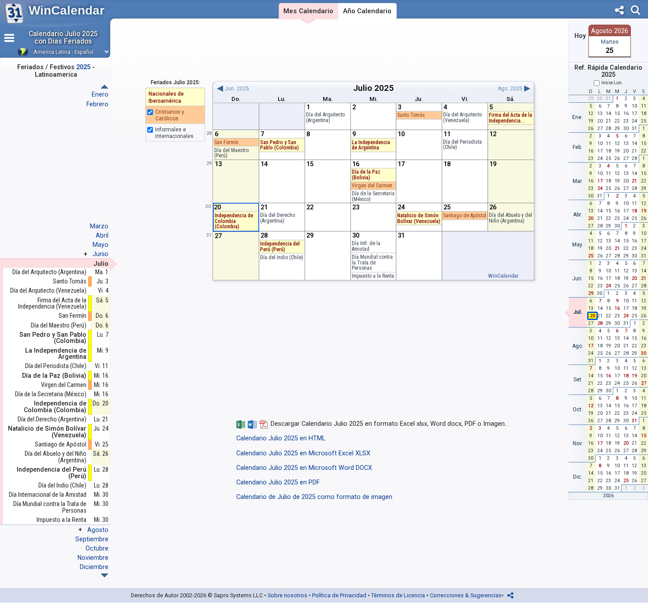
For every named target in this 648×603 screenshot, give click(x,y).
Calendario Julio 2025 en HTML (280, 438)
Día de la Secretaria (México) (373, 196)
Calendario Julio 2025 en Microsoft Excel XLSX (303, 453)
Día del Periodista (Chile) (462, 145)
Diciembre (94, 566)
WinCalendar (66, 10)
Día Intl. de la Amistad (366, 246)
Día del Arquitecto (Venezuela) (462, 117)
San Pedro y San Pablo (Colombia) (279, 145)
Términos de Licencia (398, 595)
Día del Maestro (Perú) (231, 153)
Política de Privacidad (339, 595)
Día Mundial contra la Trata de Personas (372, 262)
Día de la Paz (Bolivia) (366, 175)
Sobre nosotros (287, 595)
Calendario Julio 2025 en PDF (278, 482)
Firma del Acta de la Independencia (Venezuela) (52, 303)
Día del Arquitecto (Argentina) (325, 117)
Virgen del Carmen (372, 185)
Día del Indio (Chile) (281, 257)
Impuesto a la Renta (373, 276)
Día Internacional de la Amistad (47, 494)
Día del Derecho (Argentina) (277, 218)
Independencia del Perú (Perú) (280, 247)
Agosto (97, 529)
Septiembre (91, 539)
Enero (100, 94)
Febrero (97, 104)
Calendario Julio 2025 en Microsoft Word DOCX (304, 468)
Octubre (97, 548)
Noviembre (93, 557)
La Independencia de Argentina (371, 145)
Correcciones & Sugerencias (466, 595)
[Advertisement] (373, 50)
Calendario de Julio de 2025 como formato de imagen (314, 497)
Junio (100, 253)
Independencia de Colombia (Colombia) (234, 221)
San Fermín (226, 142)
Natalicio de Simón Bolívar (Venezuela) (418, 218)
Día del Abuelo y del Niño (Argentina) (510, 218)
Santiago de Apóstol (464, 215)
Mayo (100, 244)
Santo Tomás (411, 115)
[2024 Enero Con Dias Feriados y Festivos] (104, 575)
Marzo (99, 226)
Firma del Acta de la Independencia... (510, 118)
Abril (102, 235)
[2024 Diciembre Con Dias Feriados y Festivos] (104, 87)
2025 (384, 88)
